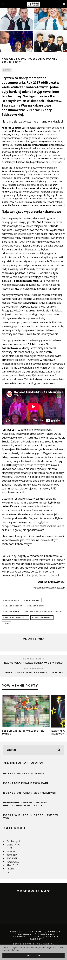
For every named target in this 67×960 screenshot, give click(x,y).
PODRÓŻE (12, 858)
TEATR (10, 868)
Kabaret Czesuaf (12, 606)
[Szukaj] (64, 4)
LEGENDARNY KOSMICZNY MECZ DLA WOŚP (33, 672)
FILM (9, 848)
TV (8, 872)
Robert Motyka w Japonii (25, 773)
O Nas (36, 937)
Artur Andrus (11, 600)
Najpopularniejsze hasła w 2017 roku (33, 662)
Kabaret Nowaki (36, 606)
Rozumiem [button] (33, 956)
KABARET (6, 70)
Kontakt (35, 939)
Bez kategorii (13, 841)
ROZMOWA (13, 861)
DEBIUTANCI (13, 844)
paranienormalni (42, 617)
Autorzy (52, 937)
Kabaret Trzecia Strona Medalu (43, 612)
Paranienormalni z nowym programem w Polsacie (25, 804)
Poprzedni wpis (33, 659)
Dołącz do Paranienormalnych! (30, 792)
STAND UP (12, 865)
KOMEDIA (12, 854)
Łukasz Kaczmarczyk (15, 617)
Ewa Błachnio (32, 600)
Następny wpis (33, 668)
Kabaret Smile (11, 612)
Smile (6, 623)
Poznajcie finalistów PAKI (25, 783)
